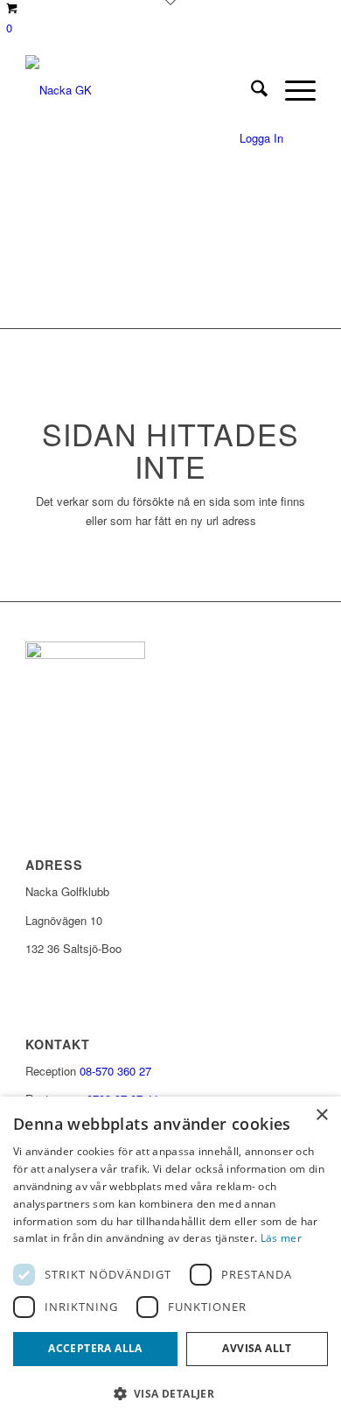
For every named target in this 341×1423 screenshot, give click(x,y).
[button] (170, 1393)
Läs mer (281, 1237)
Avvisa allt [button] (256, 1348)
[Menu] (292, 90)
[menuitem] (250, 90)
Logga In (261, 138)
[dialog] (170, 1260)
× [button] (321, 1115)
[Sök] (250, 90)
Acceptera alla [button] (95, 1348)
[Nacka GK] (141, 90)
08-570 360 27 (115, 1070)
